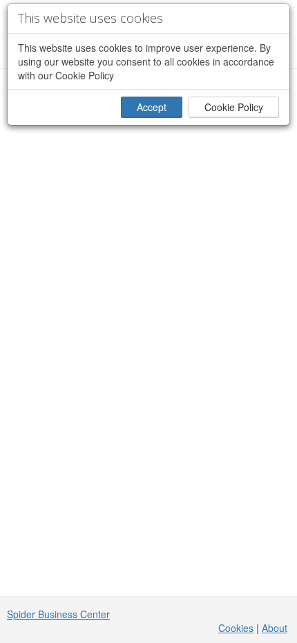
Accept (151, 107)
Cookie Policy (233, 107)
